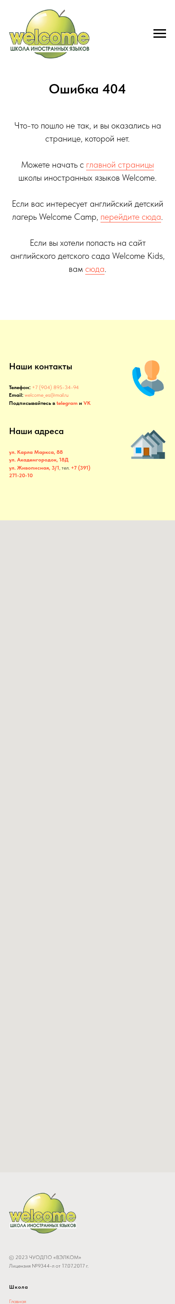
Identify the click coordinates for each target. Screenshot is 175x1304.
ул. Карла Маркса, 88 (36, 452)
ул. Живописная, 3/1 (34, 468)
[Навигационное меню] (159, 33)
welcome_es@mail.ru (47, 395)
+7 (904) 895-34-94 (55, 387)
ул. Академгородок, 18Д (39, 460)
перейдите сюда (131, 216)
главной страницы (120, 164)
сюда (95, 268)
